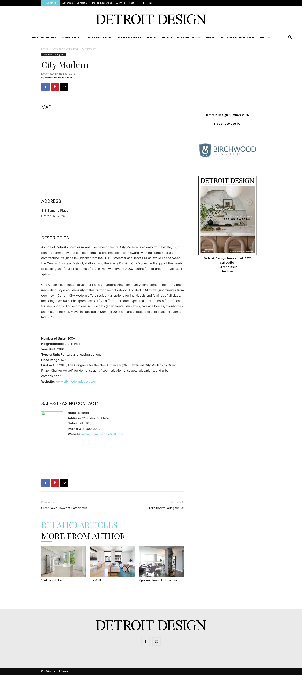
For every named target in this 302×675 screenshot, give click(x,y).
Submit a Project (125, 2)
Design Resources (102, 2)
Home (44, 48)
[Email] (64, 87)
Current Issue (227, 267)
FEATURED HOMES (44, 37)
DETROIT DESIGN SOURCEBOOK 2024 (230, 37)
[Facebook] (144, 3)
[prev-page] (43, 588)
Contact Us (82, 2)
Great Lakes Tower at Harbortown (64, 508)
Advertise (67, 2)
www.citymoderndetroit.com (76, 381)
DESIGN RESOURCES (98, 37)
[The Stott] (112, 561)
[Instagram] (150, 3)
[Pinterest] (55, 87)
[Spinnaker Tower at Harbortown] (161, 561)
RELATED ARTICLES (79, 524)
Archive (227, 271)
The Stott (95, 580)
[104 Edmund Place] (63, 561)
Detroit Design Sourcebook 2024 (227, 258)
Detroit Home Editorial (58, 77)
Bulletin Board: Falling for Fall (165, 508)
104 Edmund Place (52, 580)
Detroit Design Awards (179, 37)
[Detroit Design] (151, 19)
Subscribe (50, 2)
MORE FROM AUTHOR (83, 535)
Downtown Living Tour (65, 48)
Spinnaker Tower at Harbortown (158, 580)
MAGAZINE (69, 37)
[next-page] (50, 588)
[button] (290, 38)
